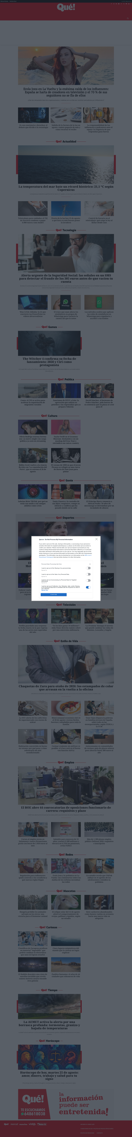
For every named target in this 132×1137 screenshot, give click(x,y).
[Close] (97, 539)
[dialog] (66, 568)
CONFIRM (53, 594)
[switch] (88, 568)
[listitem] (66, 564)
